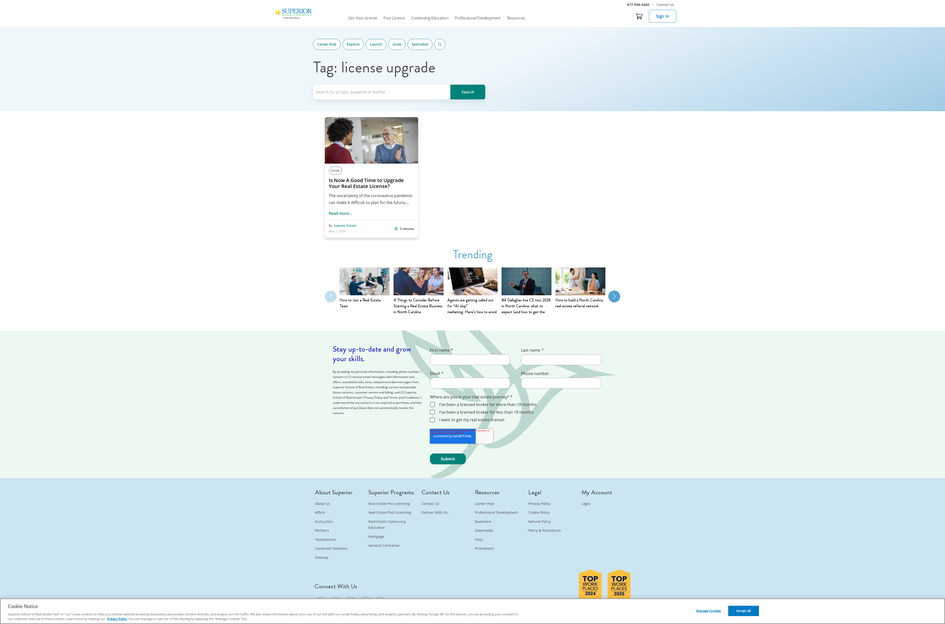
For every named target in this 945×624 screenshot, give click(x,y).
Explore (353, 44)
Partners (322, 530)
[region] (472, 611)
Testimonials (325, 539)
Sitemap (322, 557)
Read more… (340, 213)
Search (439, 44)
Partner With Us (435, 512)
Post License (394, 18)
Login (586, 503)
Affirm (320, 512)
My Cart (639, 16)
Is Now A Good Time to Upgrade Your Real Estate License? (366, 183)
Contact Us (665, 4)
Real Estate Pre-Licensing (389, 503)
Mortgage (376, 536)
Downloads (484, 530)
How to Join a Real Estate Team (360, 303)
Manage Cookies (708, 610)
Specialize (420, 44)
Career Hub (326, 44)
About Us (322, 503)
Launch (376, 44)
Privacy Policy (539, 503)
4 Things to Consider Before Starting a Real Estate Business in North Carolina (418, 306)
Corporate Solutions (331, 548)
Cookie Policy (539, 512)
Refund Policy (539, 521)
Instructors (324, 521)
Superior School (345, 225)
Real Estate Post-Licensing (389, 512)
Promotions (484, 548)
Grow (397, 44)
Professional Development (478, 18)
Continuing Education (429, 18)
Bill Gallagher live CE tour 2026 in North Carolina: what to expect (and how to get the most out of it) (526, 306)
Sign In (662, 16)
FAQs (479, 539)
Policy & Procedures (544, 530)
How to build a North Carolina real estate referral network (579, 303)
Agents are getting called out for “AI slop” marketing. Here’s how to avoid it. (472, 306)
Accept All (743, 610)
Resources (516, 18)
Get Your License (362, 18)
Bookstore (483, 521)
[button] (614, 296)
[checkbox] (520, 412)
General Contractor (384, 545)
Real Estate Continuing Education (387, 524)
